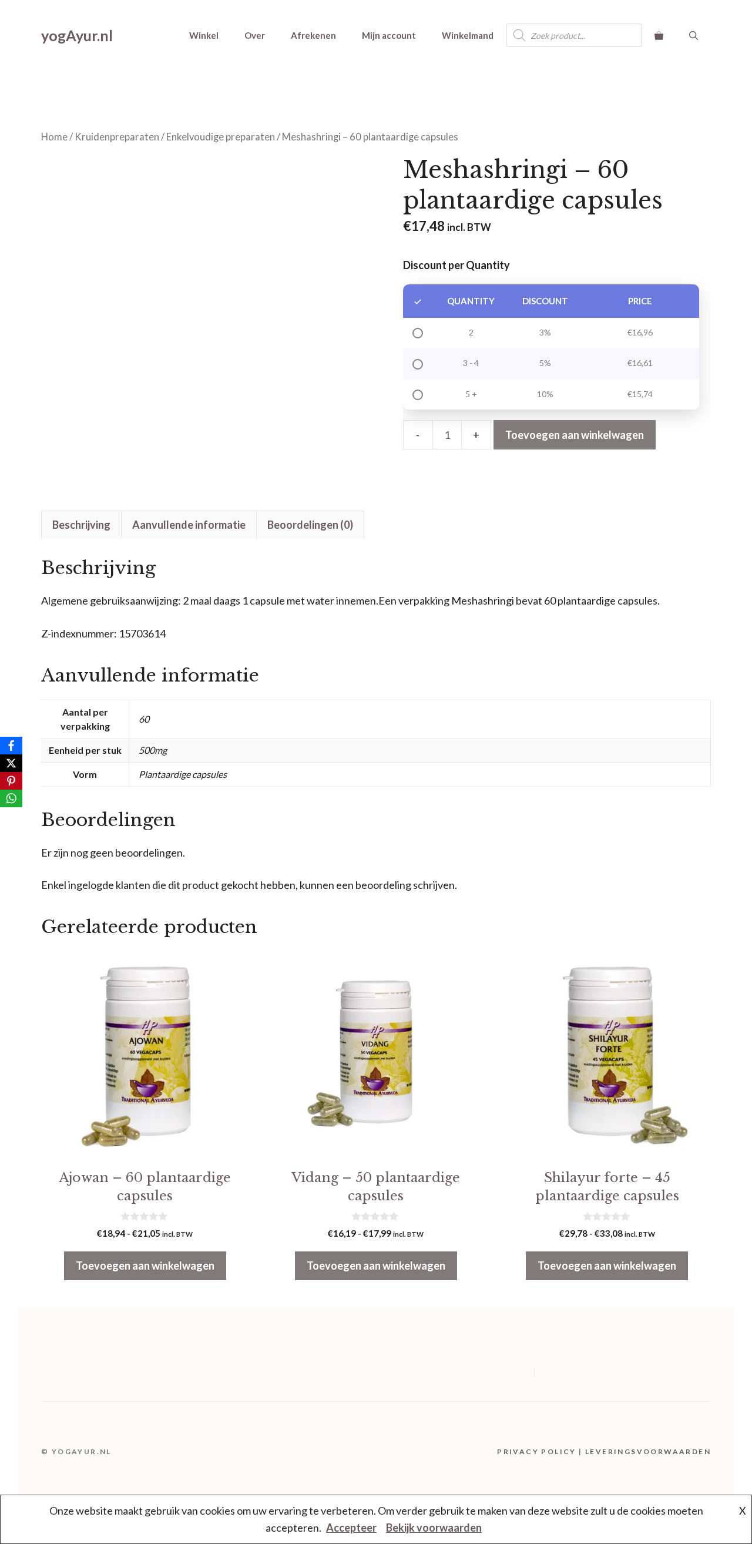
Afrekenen (313, 35)
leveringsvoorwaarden (648, 1451)
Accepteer (351, 1527)
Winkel (204, 35)
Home (54, 137)
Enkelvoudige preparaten (220, 137)
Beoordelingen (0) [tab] (310, 524)
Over (254, 35)
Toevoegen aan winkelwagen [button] (145, 1265)
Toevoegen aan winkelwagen (574, 434)
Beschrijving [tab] (81, 524)
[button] (693, 35)
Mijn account (389, 35)
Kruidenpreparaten (117, 137)
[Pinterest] (11, 781)
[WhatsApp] (11, 798)
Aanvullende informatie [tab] (189, 524)
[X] (11, 763)
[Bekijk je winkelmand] (659, 35)
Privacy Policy (536, 1451)
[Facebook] (11, 745)
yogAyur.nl (77, 35)
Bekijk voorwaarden (434, 1527)
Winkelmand (468, 35)
